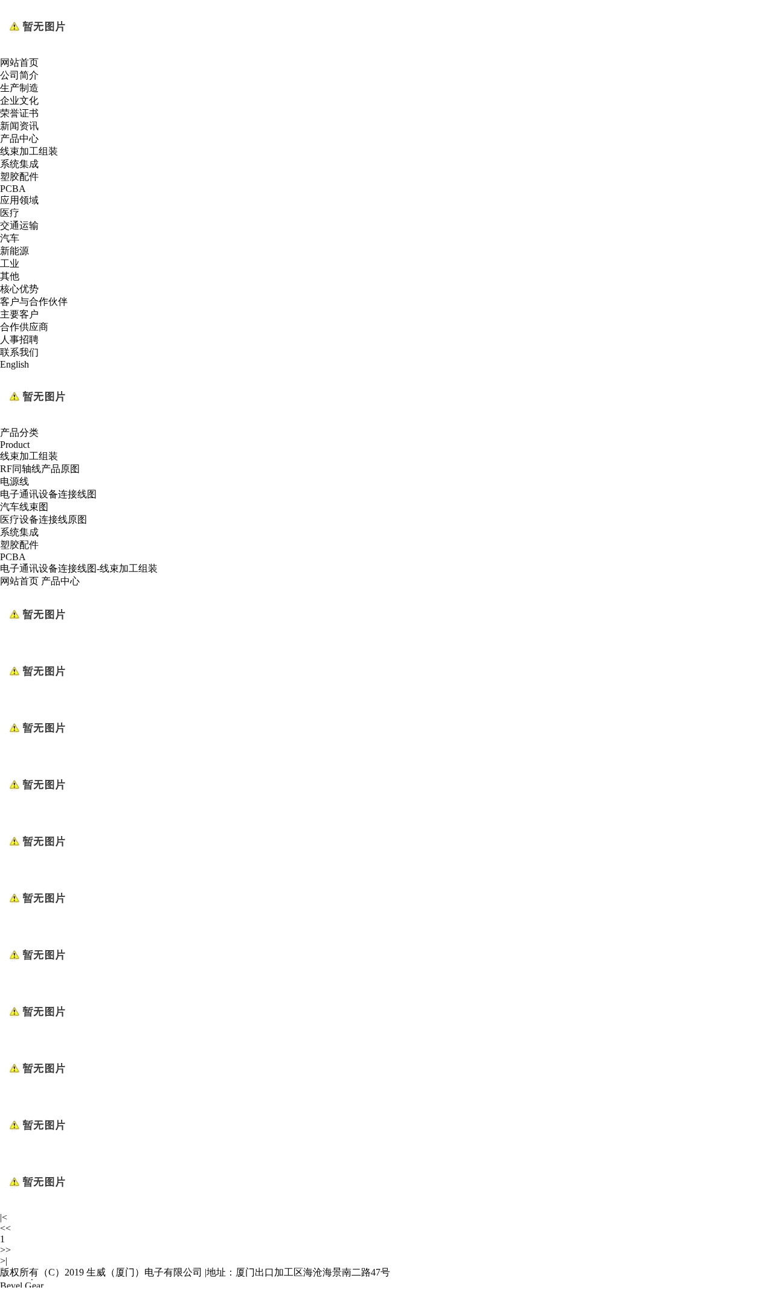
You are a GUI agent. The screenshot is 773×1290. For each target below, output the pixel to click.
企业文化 (19, 100)
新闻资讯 (19, 126)
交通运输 (19, 225)
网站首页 (19, 62)
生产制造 (19, 88)
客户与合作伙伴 (34, 301)
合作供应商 (24, 327)
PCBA (13, 189)
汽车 (9, 238)
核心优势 (19, 289)
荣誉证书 (19, 113)
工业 (9, 263)
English (14, 364)
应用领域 (19, 200)
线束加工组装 (29, 151)
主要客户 (19, 314)
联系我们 (19, 352)
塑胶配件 (19, 176)
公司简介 (19, 75)
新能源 (14, 251)
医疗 (9, 213)
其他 (9, 276)
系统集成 (19, 164)
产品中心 (19, 138)
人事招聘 (19, 339)
